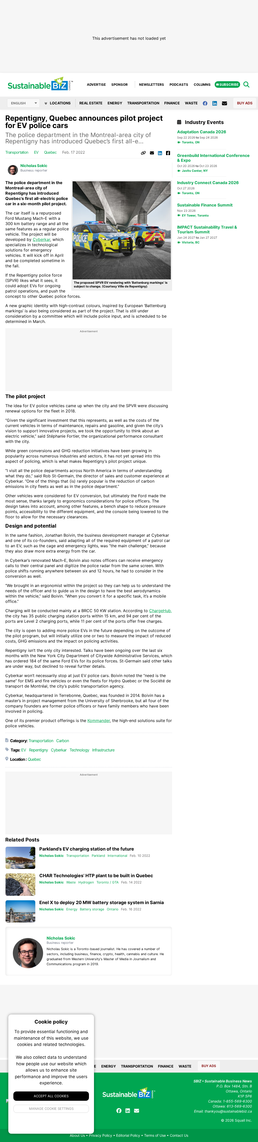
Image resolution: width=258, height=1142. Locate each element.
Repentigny (38, 749)
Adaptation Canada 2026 (201, 132)
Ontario (112, 909)
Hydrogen (86, 882)
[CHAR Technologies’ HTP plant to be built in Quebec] (20, 884)
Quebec (50, 152)
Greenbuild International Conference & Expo (213, 158)
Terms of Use (155, 1135)
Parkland (98, 856)
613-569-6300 (239, 1106)
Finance (172, 103)
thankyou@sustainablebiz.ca (228, 1111)
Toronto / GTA (107, 882)
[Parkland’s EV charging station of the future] (20, 858)
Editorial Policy (128, 1135)
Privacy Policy (100, 1135)
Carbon (62, 740)
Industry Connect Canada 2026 (208, 182)
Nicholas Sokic (33, 166)
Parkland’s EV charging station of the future (86, 849)
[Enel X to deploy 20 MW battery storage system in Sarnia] (20, 911)
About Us (77, 1135)
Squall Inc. (243, 1120)
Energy (115, 103)
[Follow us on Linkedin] (217, 103)
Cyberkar (41, 239)
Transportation (143, 103)
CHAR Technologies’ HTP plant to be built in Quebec (96, 875)
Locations (60, 103)
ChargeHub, (160, 610)
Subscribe (229, 84)
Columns (202, 84)
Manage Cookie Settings (51, 1109)
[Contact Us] (227, 103)
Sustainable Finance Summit (205, 205)
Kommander (98, 720)
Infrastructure (103, 749)
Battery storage (92, 909)
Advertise (96, 84)
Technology (79, 749)
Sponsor (119, 84)
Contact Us (179, 1135)
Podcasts (179, 84)
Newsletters (151, 84)
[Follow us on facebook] (207, 103)
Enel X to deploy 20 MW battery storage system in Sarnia (101, 902)
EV (36, 152)
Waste (191, 103)
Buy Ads (244, 103)
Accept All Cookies (51, 1096)
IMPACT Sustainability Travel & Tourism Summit (207, 229)
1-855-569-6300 (237, 1101)
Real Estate (91, 103)
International (117, 856)
